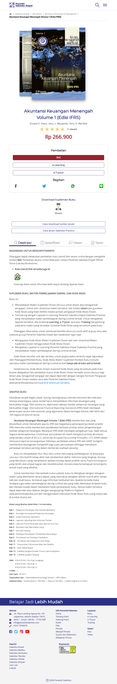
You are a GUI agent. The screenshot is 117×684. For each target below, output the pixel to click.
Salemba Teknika (17, 656)
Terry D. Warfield (78, 123)
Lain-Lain (13, 665)
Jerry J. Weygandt (58, 123)
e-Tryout (91, 619)
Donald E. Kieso (38, 123)
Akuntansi (37, 14)
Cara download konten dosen (58, 224)
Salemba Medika (17, 650)
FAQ (58, 625)
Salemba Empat (22, 14)
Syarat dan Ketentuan (66, 634)
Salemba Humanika (18, 653)
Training (91, 622)
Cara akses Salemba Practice (58, 230)
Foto (89, 631)
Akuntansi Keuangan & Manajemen (61, 14)
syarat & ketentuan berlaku (54, 382)
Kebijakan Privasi (63, 637)
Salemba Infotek (17, 659)
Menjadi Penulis (63, 631)
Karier (58, 622)
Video (90, 634)
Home (58, 613)
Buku (89, 613)
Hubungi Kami (62, 619)
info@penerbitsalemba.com (26, 622)
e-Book (12, 668)
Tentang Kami (62, 616)
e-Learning (92, 616)
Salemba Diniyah (17, 662)
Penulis (59, 628)
